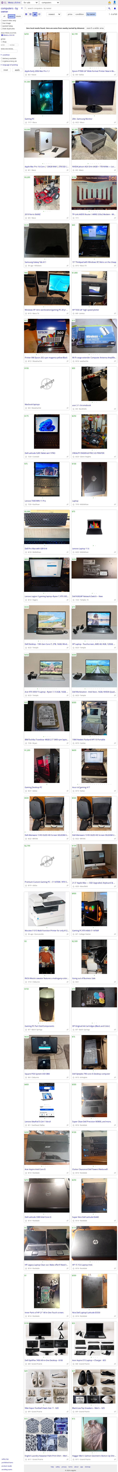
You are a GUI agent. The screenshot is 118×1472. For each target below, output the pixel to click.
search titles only (9, 20)
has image (7, 23)
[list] (26, 14)
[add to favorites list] (26, 74)
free (4, 42)
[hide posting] (67, 74)
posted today (8, 26)
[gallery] (35, 14)
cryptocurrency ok (10, 61)
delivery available (9, 58)
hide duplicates (9, 29)
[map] (39, 14)
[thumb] (30, 14)
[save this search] (115, 8)
